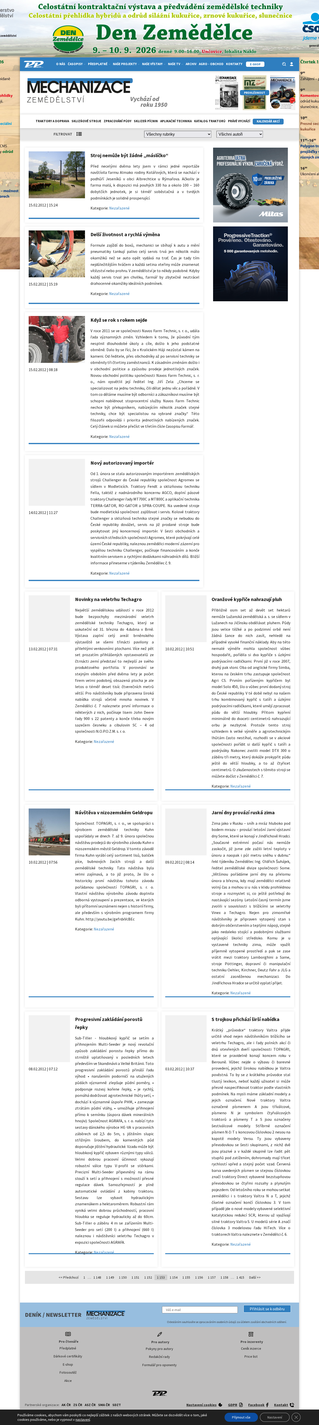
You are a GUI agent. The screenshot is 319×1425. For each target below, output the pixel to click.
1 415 (240, 1277)
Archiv (191, 64)
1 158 (224, 1277)
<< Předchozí (69, 1277)
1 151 (135, 1277)
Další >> (255, 1277)
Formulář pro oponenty (159, 1365)
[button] (267, 1309)
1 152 (148, 1277)
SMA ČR (104, 1405)
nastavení (83, 1419)
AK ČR (66, 1405)
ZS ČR (77, 1405)
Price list (250, 1356)
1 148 (97, 1277)
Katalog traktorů (210, 121)
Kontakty (234, 64)
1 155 (186, 1277)
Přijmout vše (241, 1417)
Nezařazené (119, 207)
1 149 (110, 1277)
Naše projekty (125, 64)
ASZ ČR (90, 1405)
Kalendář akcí (268, 121)
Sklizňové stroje (86, 121)
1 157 (212, 1277)
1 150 (123, 1277)
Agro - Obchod (211, 64)
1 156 (199, 1277)
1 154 (173, 1277)
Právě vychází (239, 121)
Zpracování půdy (117, 121)
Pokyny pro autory (159, 1348)
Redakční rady (159, 1356)
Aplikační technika (176, 121)
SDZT (116, 1405)
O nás (60, 64)
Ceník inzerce (251, 1348)
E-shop (68, 1364)
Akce (68, 1380)
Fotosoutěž (68, 1372)
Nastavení (274, 1417)
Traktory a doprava (52, 121)
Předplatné (68, 1348)
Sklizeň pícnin (146, 121)
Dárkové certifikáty (68, 1356)
